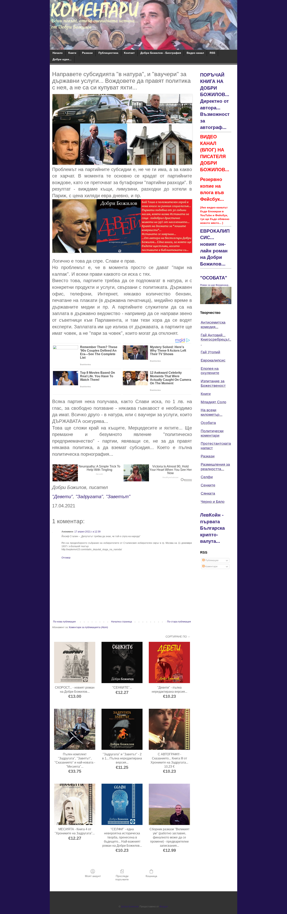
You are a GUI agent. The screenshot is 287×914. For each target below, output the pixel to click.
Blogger (164, 906)
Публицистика (108, 52)
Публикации (211, 560)
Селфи (207, 477)
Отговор (66, 557)
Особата (208, 423)
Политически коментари (212, 433)
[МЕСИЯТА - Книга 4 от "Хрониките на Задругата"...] (74, 804)
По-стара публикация (179, 621)
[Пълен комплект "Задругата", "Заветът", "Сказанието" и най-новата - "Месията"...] (74, 729)
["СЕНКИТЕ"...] (122, 662)
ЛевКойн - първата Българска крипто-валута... (212, 528)
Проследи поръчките (122, 877)
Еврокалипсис (213, 360)
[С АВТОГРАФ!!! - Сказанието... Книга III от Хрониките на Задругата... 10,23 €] (169, 729)
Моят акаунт (93, 876)
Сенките (208, 485)
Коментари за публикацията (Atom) (88, 627)
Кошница (151, 876)
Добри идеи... (62, 59)
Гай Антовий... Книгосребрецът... (216, 339)
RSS (212, 52)
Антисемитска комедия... (213, 324)
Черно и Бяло (213, 502)
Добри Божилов (129, 906)
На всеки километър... (211, 412)
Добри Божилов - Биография (160, 52)
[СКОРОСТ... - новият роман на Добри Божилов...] (74, 662)
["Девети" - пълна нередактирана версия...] (169, 662)
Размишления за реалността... (215, 466)
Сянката (208, 493)
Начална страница (121, 621)
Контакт (129, 52)
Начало (58, 52)
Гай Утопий (210, 352)
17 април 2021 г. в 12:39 (87, 531)
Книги (72, 52)
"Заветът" (118, 496)
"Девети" (62, 496)
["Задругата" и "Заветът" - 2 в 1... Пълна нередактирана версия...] (122, 729)
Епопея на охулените (210, 371)
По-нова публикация (64, 621)
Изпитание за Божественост (213, 383)
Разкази (87, 52)
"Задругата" (89, 496)
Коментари (211, 566)
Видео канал (195, 52)
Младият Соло (213, 402)
